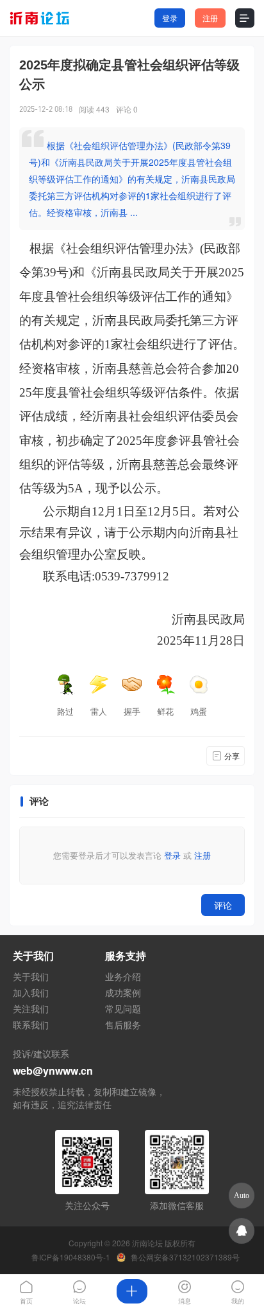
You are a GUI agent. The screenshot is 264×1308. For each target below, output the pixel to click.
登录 (169, 17)
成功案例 (123, 992)
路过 (65, 711)
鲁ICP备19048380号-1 (70, 1256)
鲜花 (165, 711)
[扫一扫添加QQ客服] (241, 1231)
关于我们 (31, 976)
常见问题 (123, 1008)
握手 (132, 711)
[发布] (132, 1291)
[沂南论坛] (44, 18)
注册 (210, 17)
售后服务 (123, 1024)
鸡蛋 (198, 711)
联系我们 (31, 1024)
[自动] (241, 1195)
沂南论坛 (147, 1242)
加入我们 (31, 992)
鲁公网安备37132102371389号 (185, 1256)
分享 (232, 755)
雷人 (98, 711)
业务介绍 (123, 976)
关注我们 (31, 1008)
